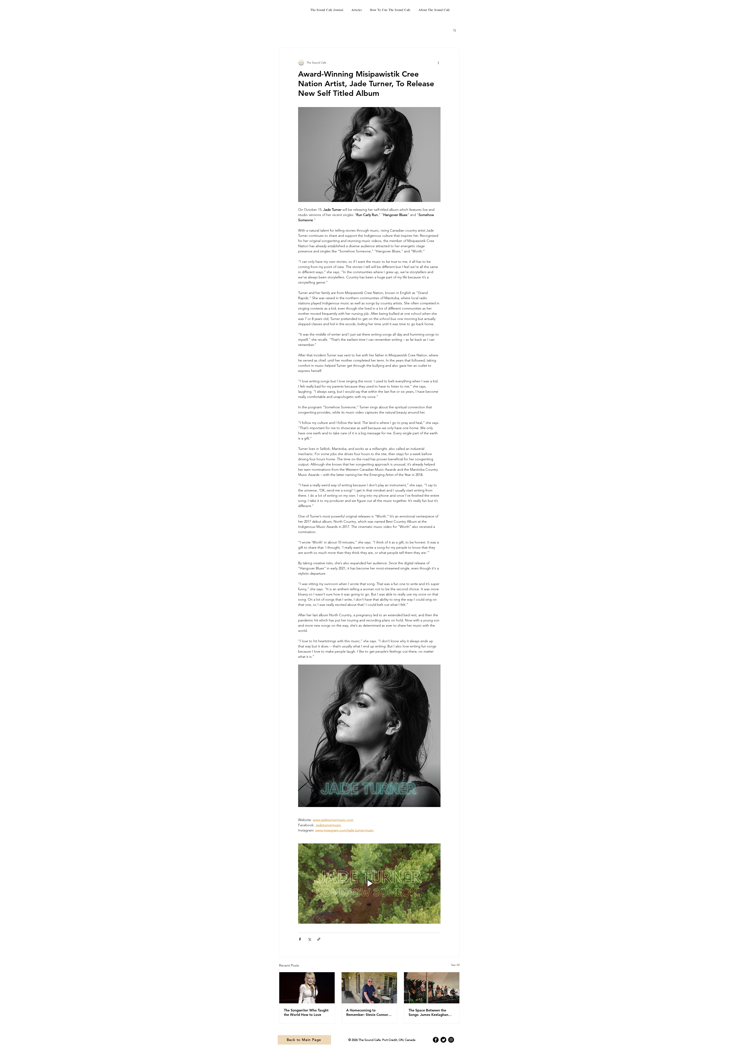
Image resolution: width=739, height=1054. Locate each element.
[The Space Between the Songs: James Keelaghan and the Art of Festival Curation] (431, 987)
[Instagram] (451, 1040)
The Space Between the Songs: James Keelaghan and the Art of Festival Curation (428, 1012)
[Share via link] (319, 939)
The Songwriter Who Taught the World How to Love (306, 1012)
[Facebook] (436, 1040)
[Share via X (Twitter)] (309, 939)
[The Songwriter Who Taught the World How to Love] (307, 987)
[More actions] (438, 62)
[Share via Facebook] (300, 939)
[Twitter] (443, 1040)
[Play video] (369, 883)
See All (455, 965)
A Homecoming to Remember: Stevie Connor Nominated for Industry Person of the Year (367, 1012)
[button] (454, 30)
